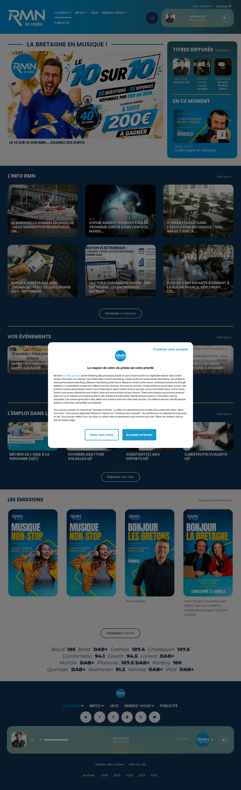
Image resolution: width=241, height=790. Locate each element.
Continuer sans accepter (170, 349)
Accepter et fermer (139, 434)
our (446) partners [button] (71, 375)
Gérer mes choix (101, 434)
